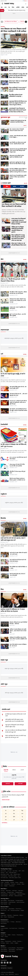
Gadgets (6, 885)
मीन (22, 819)
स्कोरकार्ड (8, 783)
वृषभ (14, 810)
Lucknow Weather (11, 947)
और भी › (25, 125)
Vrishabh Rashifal (19, 900)
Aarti (9, 903)
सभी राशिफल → (5, 822)
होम (2, 7)
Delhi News (20, 890)
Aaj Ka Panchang (20, 902)
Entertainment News (5, 921)
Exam (5, 917)
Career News (3, 915)
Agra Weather (19, 949)
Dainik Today (9, 4)
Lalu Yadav (15, 870)
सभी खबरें (20, 783)
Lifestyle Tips (3, 934)
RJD (23, 870)
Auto (2, 885)
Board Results (11, 917)
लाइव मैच (6, 770)
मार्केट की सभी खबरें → (6, 799)
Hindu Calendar (4, 903)
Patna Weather (12, 951)
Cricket (16, 882)
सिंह (14, 813)
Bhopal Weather (20, 947)
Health (9, 934)
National (21, 882)
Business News (4, 908)
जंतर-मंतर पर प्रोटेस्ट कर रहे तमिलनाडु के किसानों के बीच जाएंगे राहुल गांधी (15, 731)
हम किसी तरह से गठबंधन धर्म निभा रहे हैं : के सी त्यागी (15, 715)
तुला (5, 816)
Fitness (6, 936)
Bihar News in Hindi (5, 874)
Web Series (18, 921)
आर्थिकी (17, 7)
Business (13, 884)
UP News (3, 890)
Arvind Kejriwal (4, 875)
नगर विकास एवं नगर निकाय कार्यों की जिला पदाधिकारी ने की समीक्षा (12, 857)
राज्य (5, 7)
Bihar (23, 884)
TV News (12, 921)
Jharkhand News (4, 895)
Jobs (2, 917)
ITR (8, 910)
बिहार (7, 186)
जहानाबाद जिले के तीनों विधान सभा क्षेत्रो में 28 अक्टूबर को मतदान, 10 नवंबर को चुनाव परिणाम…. (18, 103)
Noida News (3, 892)
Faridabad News (18, 892)
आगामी (22, 770)
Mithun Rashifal (4, 902)
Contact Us (17, 974)
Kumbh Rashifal (12, 902)
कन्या (22, 813)
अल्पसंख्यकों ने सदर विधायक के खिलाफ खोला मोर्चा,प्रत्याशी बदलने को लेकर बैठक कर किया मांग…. (17, 110)
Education (10, 915)
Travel (2, 936)
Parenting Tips (20, 934)
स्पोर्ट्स (22, 7)
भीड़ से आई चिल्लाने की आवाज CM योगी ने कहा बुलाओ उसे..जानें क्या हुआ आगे (15, 736)
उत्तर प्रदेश (22, 186)
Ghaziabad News (4, 894)
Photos (2, 941)
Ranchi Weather (4, 951)
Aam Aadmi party (4, 877)
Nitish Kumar (3, 870)
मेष (5, 810)
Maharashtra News (18, 895)
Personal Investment (15, 910)
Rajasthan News (12, 894)
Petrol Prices (18, 908)
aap (18, 875)
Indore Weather (4, 949)
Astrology (7, 882)
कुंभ (14, 819)
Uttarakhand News (21, 894)
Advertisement (11, 974)
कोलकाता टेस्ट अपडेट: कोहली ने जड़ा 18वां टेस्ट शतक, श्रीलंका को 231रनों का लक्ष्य (18, 300)
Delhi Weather (4, 947)
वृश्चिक (14, 816)
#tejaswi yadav (17, 874)
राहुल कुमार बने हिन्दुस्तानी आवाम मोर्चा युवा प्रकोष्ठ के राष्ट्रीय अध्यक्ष (14, 726)
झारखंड (14, 186)
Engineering (15, 915)
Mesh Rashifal (11, 900)
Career (2, 882)
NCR (2, 884)
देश (9, 7)
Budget (22, 910)
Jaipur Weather (12, 949)
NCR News (14, 890)
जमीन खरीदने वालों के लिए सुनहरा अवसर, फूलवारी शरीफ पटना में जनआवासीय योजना (14, 720)
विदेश (13, 7)
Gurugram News (10, 892)
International (11, 885)
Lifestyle (18, 884)
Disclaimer (2, 974)
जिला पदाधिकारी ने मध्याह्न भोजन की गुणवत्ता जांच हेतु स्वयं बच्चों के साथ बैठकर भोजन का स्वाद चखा (18, 75)
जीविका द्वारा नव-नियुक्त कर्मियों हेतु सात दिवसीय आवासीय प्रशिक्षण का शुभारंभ (18, 68)
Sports (2, 930)
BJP (20, 870)
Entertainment (7, 884)
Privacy (6, 974)
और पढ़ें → (25, 259)
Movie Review (4, 923)
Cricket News (21, 928)
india (11, 874)
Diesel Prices (3, 910)
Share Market (11, 908)
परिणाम (14, 770)
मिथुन (22, 810)
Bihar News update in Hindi (15, 877)
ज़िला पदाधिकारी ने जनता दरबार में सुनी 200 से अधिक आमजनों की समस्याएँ (17, 89)
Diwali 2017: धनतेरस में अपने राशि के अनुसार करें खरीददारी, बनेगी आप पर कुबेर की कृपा (18, 402)
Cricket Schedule (4, 928)
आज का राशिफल (4, 900)
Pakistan (2, 872)
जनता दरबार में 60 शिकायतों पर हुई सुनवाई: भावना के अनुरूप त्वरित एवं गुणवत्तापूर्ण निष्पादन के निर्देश (18, 61)
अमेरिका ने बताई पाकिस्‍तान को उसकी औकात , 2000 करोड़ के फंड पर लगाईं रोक (18, 631)
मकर (6, 819)
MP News (11, 895)
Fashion (13, 934)
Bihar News (8, 890)
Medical (21, 915)
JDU (7, 872)
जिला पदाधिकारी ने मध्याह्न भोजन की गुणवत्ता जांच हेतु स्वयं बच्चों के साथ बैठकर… (12, 10)
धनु (22, 816)
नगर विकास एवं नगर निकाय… (11, 21)
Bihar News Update (12, 875)
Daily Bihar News (12, 872)
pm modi (9, 870)
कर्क (5, 813)
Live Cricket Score (13, 928)
